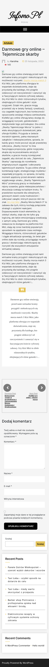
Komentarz (10, 441)
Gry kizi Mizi (13, 202)
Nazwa (8, 473)
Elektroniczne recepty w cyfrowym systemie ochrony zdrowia (23, 617)
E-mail (8, 486)
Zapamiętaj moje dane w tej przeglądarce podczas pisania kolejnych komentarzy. (24, 516)
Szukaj (8, 538)
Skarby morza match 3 (35, 80)
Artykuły (8, 43)
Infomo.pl (24, 14)
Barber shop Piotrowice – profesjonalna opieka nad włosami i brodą (22, 603)
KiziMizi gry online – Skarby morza (32, 397)
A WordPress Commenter (17, 645)
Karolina (14, 61)
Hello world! (38, 645)
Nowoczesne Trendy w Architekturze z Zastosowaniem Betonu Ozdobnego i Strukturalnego (11, 401)
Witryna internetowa (14, 499)
